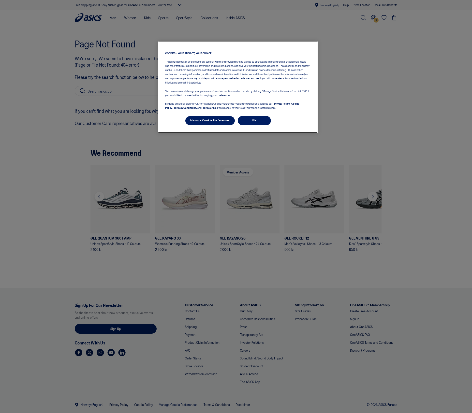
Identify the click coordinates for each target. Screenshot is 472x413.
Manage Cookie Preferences (210, 120)
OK (254, 120)
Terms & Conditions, (185, 107)
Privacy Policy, (282, 103)
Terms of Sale (210, 107)
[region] (238, 87)
